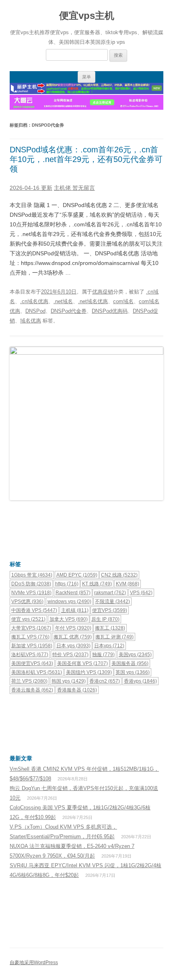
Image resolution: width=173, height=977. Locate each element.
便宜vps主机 (86, 15)
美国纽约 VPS (89, 672)
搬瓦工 (110, 628)
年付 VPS (73, 628)
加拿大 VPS (68, 619)
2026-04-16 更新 (31, 188)
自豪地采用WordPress (34, 962)
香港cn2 (104, 681)
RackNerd (73, 592)
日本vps (109, 646)
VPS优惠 (27, 601)
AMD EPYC (76, 575)
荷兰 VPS (29, 681)
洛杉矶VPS (29, 654)
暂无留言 (83, 188)
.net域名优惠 (93, 301)
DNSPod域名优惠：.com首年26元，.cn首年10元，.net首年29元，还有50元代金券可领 (86, 159)
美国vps (135, 654)
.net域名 (63, 301)
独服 (103, 654)
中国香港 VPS (34, 610)
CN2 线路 (119, 575)
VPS (141, 592)
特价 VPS (70, 654)
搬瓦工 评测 (114, 637)
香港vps (140, 681)
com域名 (123, 301)
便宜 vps (28, 619)
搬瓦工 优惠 (73, 637)
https (66, 584)
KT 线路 (97, 584)
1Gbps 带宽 (31, 575)
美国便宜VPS (32, 663)
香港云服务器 (32, 690)
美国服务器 (129, 663)
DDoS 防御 (31, 584)
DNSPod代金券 (68, 311)
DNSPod (35, 311)
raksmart (110, 592)
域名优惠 (30, 321)
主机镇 (75, 610)
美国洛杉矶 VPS (36, 672)
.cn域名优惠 (34, 301)
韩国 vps (68, 681)
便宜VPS (109, 610)
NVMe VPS (31, 592)
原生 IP (105, 619)
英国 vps (132, 672)
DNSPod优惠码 (110, 311)
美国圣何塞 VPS (82, 663)
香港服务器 (77, 690)
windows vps (69, 601)
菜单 (86, 76)
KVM (127, 584)
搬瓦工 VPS (30, 637)
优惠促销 (102, 292)
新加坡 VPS (31, 646)
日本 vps (73, 646)
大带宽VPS (31, 628)
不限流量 (112, 601)
